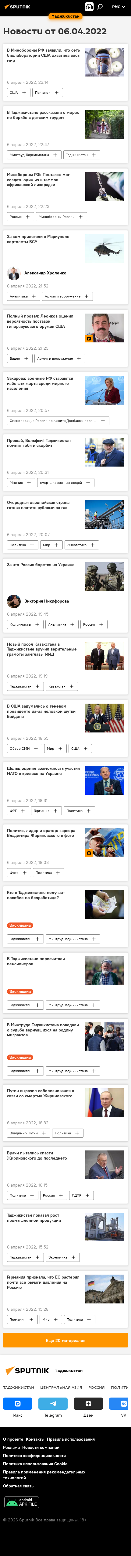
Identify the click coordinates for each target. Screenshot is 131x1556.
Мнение (16, 482)
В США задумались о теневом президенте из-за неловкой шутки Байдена (41, 711)
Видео (15, 358)
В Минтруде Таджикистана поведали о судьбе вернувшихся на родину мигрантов (43, 1030)
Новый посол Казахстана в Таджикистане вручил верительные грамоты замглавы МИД (42, 649)
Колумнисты (20, 624)
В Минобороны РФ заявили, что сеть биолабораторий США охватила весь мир (43, 55)
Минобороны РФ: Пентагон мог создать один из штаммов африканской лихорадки (38, 180)
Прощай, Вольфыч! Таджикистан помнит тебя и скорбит (39, 443)
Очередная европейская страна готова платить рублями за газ (38, 505)
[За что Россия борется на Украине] (104, 576)
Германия (41, 810)
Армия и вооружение (62, 296)
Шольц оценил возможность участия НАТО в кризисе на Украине (43, 771)
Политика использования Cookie (35, 1463)
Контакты (35, 1439)
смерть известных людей (61, 482)
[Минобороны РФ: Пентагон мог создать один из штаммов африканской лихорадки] (104, 186)
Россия (16, 216)
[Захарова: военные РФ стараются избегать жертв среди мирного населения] (104, 390)
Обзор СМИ (20, 748)
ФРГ (13, 810)
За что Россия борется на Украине (41, 564)
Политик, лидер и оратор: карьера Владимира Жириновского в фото (41, 833)
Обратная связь (18, 1486)
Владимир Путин (24, 1133)
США (14, 92)
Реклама (11, 1447)
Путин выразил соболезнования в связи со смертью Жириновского (40, 1093)
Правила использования (71, 1439)
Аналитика (19, 296)
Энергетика (77, 544)
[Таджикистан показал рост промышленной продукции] (104, 1227)
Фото (14, 872)
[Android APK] (21, 1503)
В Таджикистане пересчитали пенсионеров (36, 961)
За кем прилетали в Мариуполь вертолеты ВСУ (38, 239)
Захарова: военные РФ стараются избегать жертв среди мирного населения (40, 383)
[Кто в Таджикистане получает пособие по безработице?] (104, 904)
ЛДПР (76, 1195)
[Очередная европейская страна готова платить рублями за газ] (104, 514)
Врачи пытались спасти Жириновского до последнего (37, 1155)
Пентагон (43, 92)
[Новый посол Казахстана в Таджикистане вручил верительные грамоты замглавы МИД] (104, 656)
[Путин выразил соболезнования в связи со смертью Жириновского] (104, 1102)
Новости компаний (40, 1447)
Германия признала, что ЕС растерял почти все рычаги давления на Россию (43, 1282)
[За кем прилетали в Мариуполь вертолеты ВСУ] (104, 248)
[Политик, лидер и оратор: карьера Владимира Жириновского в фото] (104, 842)
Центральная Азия (61, 1387)
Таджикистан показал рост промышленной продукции (34, 1218)
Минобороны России (57, 216)
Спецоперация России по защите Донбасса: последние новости (59, 420)
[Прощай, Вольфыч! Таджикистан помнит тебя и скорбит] (104, 452)
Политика (18, 544)
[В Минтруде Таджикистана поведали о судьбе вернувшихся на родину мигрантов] (104, 1036)
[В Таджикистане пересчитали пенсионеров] (104, 970)
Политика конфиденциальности (34, 1455)
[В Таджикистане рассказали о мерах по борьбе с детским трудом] (104, 124)
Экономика (57, 1257)
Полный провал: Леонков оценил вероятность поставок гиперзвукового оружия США (40, 321)
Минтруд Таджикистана (29, 154)
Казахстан (57, 686)
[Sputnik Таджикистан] (18, 9)
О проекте (13, 1439)
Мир (46, 544)
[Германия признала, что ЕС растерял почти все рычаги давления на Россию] (104, 1289)
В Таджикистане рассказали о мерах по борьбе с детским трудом (43, 115)
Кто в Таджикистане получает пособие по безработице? (36, 895)
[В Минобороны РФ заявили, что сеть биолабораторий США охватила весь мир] (104, 62)
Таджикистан (77, 154)
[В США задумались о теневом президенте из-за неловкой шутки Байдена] (104, 718)
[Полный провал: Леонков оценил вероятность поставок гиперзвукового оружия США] (104, 328)
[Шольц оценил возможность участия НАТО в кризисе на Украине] (104, 780)
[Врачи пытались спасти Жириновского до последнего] (104, 1164)
